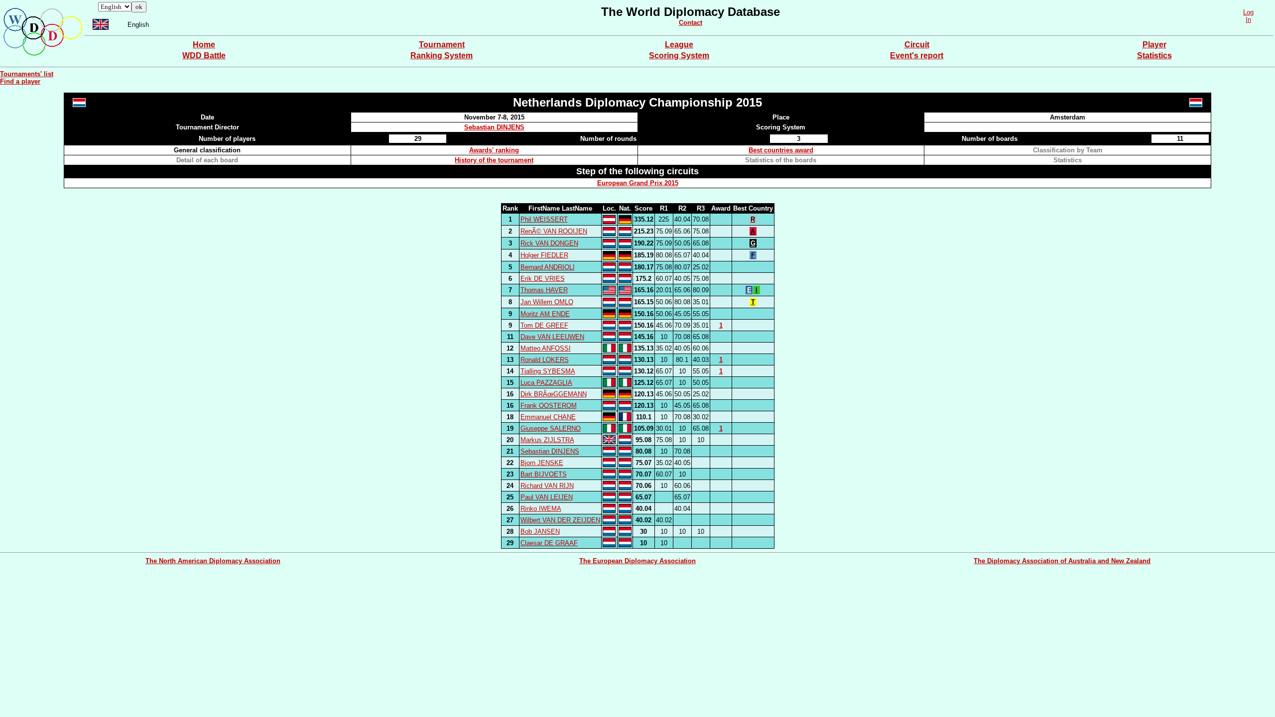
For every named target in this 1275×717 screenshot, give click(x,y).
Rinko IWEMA (540, 508)
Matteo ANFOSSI (545, 348)
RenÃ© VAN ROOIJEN (553, 231)
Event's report (916, 55)
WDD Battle (204, 55)
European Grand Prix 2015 (637, 183)
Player (1154, 44)
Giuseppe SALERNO (550, 428)
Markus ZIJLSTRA (547, 440)
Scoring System (679, 55)
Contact (690, 22)
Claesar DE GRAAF (549, 543)
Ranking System (441, 55)
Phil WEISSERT (544, 219)
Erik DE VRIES (542, 278)
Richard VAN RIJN (547, 485)
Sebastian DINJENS (494, 127)
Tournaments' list (26, 74)
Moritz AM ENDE (545, 314)
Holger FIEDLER (544, 255)
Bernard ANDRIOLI (547, 267)
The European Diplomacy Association (637, 561)
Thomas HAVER (544, 290)
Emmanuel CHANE (548, 417)
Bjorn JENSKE (541, 463)
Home (204, 44)
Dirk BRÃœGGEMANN (553, 394)
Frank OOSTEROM (548, 405)
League (679, 44)
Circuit (916, 44)
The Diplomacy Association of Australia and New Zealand (1062, 561)
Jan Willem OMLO (546, 302)
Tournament (442, 44)
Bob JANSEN (540, 531)
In (1248, 19)
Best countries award (781, 150)
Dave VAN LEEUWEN (552, 337)
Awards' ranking (494, 150)
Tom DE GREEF (544, 325)
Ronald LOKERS (544, 359)
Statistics (1154, 55)
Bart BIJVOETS (543, 474)
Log (1248, 12)
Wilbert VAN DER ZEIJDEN (560, 520)
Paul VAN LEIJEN (546, 497)
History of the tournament (494, 160)
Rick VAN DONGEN (549, 243)
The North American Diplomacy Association (212, 561)
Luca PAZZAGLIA (546, 382)
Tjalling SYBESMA (547, 371)
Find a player (20, 81)
